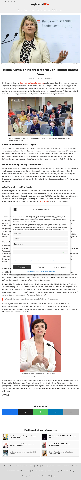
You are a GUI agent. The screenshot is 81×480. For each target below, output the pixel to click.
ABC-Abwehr (43, 201)
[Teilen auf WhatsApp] (40, 412)
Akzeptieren (22, 267)
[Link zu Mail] (14, 1)
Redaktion (49, 78)
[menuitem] (20, 10)
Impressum (52, 271)
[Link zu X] (5, 1)
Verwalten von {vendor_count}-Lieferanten (26, 261)
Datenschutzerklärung (42, 271)
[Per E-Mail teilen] (71, 412)
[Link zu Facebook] (8, 1)
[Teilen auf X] (25, 412)
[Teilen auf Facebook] (10, 412)
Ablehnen (41, 267)
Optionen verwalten (60, 267)
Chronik (40, 78)
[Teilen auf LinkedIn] (55, 412)
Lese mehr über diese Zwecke (46, 261)
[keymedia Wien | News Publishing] (40, 5)
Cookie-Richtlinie (30, 271)
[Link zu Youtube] (11, 1)
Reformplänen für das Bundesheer (32, 83)
